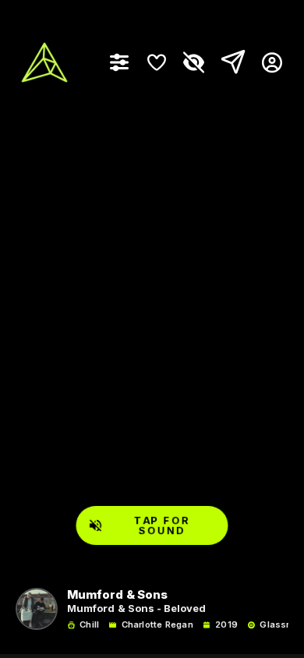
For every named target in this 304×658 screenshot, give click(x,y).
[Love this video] (156, 62)
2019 (226, 625)
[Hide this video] (194, 62)
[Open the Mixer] (119, 62)
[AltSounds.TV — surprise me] (44, 62)
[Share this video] (230, 62)
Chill (89, 625)
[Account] (266, 62)
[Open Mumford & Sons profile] (37, 609)
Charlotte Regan (157, 625)
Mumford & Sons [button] (117, 595)
